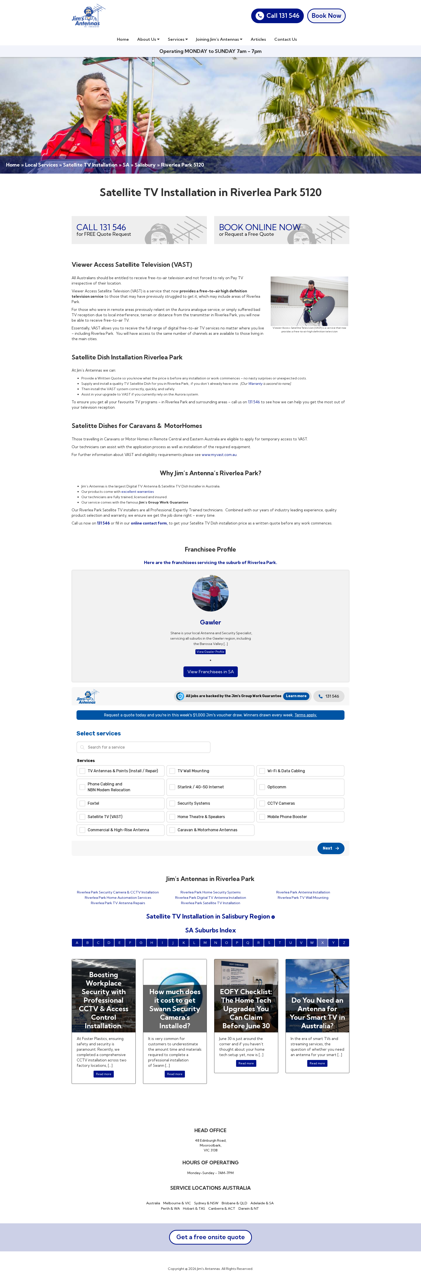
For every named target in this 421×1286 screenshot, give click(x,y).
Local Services (41, 165)
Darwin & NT (249, 1208)
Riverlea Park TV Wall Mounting (303, 897)
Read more (103, 1074)
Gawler (210, 622)
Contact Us (285, 39)
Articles (258, 39)
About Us (147, 39)
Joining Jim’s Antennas (218, 39)
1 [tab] (210, 660)
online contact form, (149, 523)
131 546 (254, 402)
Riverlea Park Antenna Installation (303, 892)
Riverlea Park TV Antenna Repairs (118, 903)
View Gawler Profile (210, 651)
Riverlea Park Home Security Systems (211, 892)
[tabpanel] (210, 616)
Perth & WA (170, 1208)
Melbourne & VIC (177, 1203)
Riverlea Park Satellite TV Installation (210, 903)
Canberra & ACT (221, 1208)
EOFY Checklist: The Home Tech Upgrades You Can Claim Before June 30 (246, 1008)
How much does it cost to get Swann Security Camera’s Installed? (175, 1008)
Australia (153, 1203)
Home (123, 39)
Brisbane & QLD (234, 1203)
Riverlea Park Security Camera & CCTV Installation (118, 892)
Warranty (255, 383)
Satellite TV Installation (90, 165)
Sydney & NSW (206, 1203)
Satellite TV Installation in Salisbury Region (208, 916)
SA (126, 165)
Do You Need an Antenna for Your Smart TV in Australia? (317, 1013)
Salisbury (145, 165)
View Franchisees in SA (210, 671)
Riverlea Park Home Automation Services (118, 897)
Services (176, 39)
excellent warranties (137, 491)
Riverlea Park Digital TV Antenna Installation (210, 897)
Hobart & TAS (194, 1208)
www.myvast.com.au (219, 454)
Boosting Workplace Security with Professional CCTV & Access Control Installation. (103, 1000)
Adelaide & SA (262, 1203)
